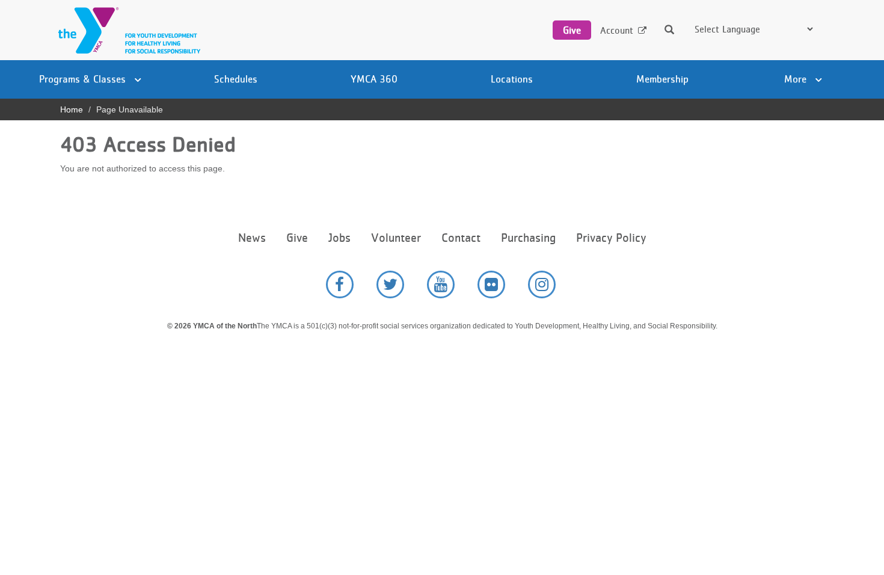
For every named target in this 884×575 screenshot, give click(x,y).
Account (616, 30)
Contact (460, 238)
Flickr (491, 284)
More (796, 79)
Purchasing (528, 238)
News (252, 238)
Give (572, 30)
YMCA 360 (374, 79)
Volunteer (396, 238)
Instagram (542, 284)
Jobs (339, 238)
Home (71, 109)
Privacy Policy (611, 238)
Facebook (340, 284)
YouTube (441, 284)
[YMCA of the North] (126, 30)
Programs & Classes (84, 79)
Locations (512, 79)
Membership (662, 79)
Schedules (235, 79)
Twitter (390, 284)
